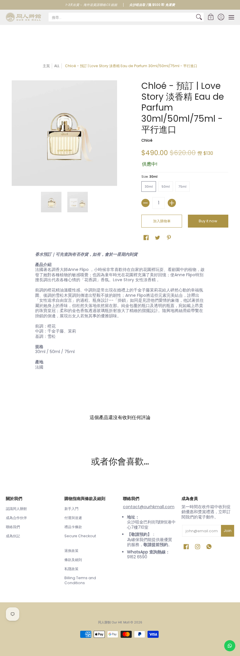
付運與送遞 (73, 517)
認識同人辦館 (16, 508)
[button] (210, 17)
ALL (56, 65)
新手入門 (71, 508)
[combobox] (121, 17)
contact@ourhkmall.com (148, 507)
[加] (172, 203)
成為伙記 (13, 535)
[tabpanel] (120, 312)
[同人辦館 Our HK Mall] (23, 17)
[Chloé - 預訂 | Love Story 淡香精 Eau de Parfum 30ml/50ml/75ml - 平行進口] (51, 202)
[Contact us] (229, 645)
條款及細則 (73, 559)
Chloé (146, 140)
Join (228, 530)
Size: (149, 176)
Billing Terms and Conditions (80, 580)
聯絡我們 (13, 526)
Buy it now (208, 220)
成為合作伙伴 (16, 517)
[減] (145, 203)
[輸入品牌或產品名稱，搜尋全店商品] (199, 17)
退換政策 (71, 550)
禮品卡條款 (73, 526)
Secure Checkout (80, 535)
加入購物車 (162, 220)
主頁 (46, 65)
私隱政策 (71, 568)
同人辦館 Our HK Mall (114, 622)
